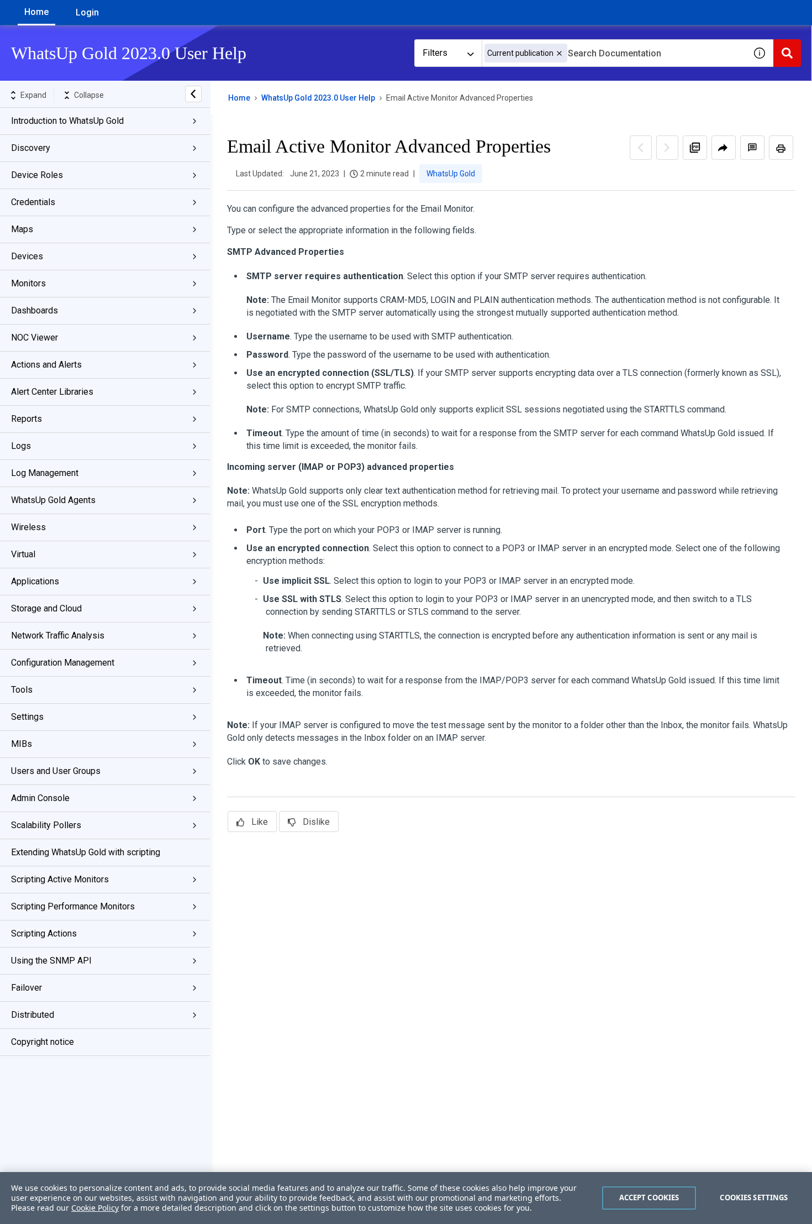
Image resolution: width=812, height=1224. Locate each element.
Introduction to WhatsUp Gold (67, 121)
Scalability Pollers (46, 825)
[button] (559, 53)
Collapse (89, 95)
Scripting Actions (44, 933)
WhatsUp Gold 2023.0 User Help (318, 97)
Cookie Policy (95, 1207)
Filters (435, 53)
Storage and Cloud (46, 608)
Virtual (23, 554)
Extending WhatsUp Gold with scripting (85, 852)
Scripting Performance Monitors (73, 906)
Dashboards (34, 310)
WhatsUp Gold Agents (53, 500)
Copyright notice (42, 1042)
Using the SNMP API (51, 960)
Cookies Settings (754, 1197)
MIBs (21, 744)
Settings (27, 717)
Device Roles (37, 175)
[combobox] (614, 53)
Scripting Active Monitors (60, 879)
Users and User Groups (56, 771)
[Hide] (193, 94)
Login (87, 12)
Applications (35, 581)
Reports (26, 419)
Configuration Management (62, 662)
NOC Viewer (34, 337)
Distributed (32, 1014)
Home (36, 12)
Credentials (33, 202)
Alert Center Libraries (52, 391)
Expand (33, 95)
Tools (22, 689)
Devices (27, 256)
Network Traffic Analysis (57, 635)
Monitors (28, 283)
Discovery (30, 148)
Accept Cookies (649, 1197)
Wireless (28, 527)
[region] (406, 1198)
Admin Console (40, 798)
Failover (26, 987)
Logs (21, 446)
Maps (22, 229)
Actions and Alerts (46, 364)
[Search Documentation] (787, 53)
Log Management (44, 473)
